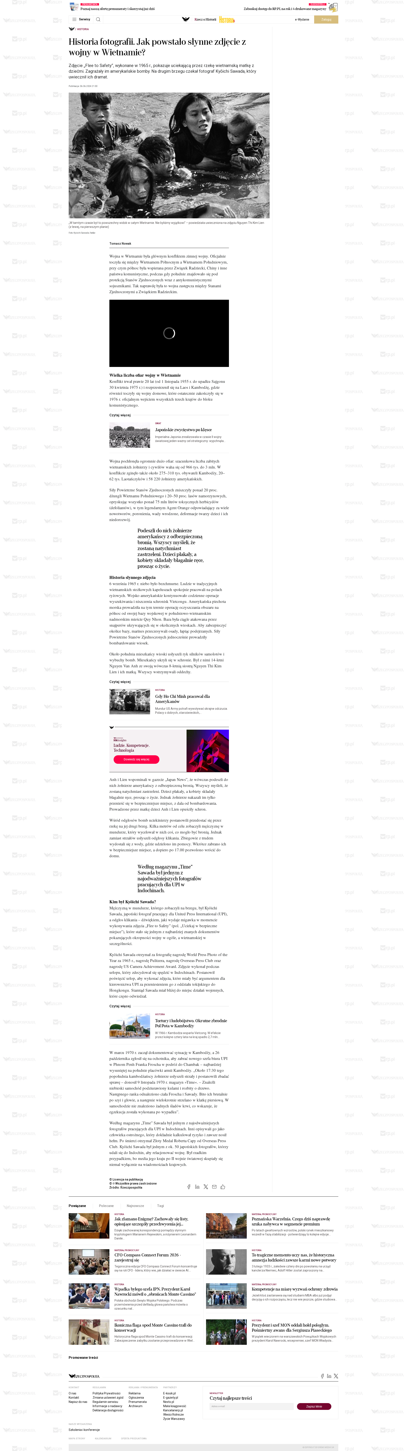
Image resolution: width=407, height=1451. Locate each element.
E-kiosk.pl (169, 1393)
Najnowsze (135, 1206)
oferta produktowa (134, 1438)
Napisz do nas (78, 1402)
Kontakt (74, 1397)
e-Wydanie (302, 19)
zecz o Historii (205, 19)
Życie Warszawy (174, 1418)
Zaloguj (326, 19)
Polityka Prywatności (106, 1393)
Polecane (106, 1206)
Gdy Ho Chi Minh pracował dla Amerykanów (182, 699)
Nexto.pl (168, 1402)
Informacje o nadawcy (107, 1406)
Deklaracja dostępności (108, 1410)
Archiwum (135, 1406)
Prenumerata (138, 1402)
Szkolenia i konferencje (84, 1429)
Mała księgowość (174, 1406)
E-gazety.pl (170, 1397)
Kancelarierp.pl (173, 1410)
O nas (72, 1393)
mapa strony (77, 1438)
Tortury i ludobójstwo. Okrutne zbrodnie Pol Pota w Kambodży (191, 1023)
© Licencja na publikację (126, 1179)
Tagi (160, 1206)
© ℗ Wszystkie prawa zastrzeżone (133, 1183)
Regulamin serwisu (105, 1402)
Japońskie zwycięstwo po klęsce (183, 429)
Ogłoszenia (136, 1397)
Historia (83, 29)
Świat (158, 423)
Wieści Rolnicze (173, 1414)
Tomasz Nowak (120, 243)
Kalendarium (103, 1438)
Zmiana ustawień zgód (108, 1397)
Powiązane (77, 1206)
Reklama (135, 1393)
